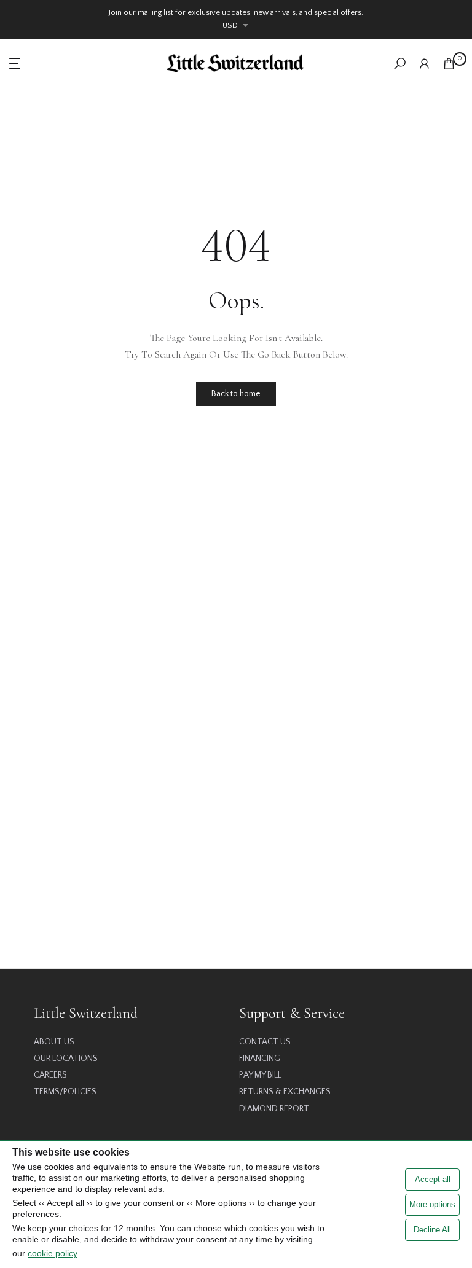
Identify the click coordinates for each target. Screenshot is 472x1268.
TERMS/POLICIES (65, 1092)
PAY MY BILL (260, 1075)
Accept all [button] (432, 1179)
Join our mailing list (141, 12)
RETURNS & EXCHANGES (285, 1092)
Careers (50, 1075)
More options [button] (432, 1204)
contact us (265, 1042)
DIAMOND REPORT (274, 1109)
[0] (449, 64)
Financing (259, 1058)
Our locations (66, 1058)
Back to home (236, 394)
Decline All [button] (432, 1229)
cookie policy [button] (52, 1253)
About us (54, 1042)
